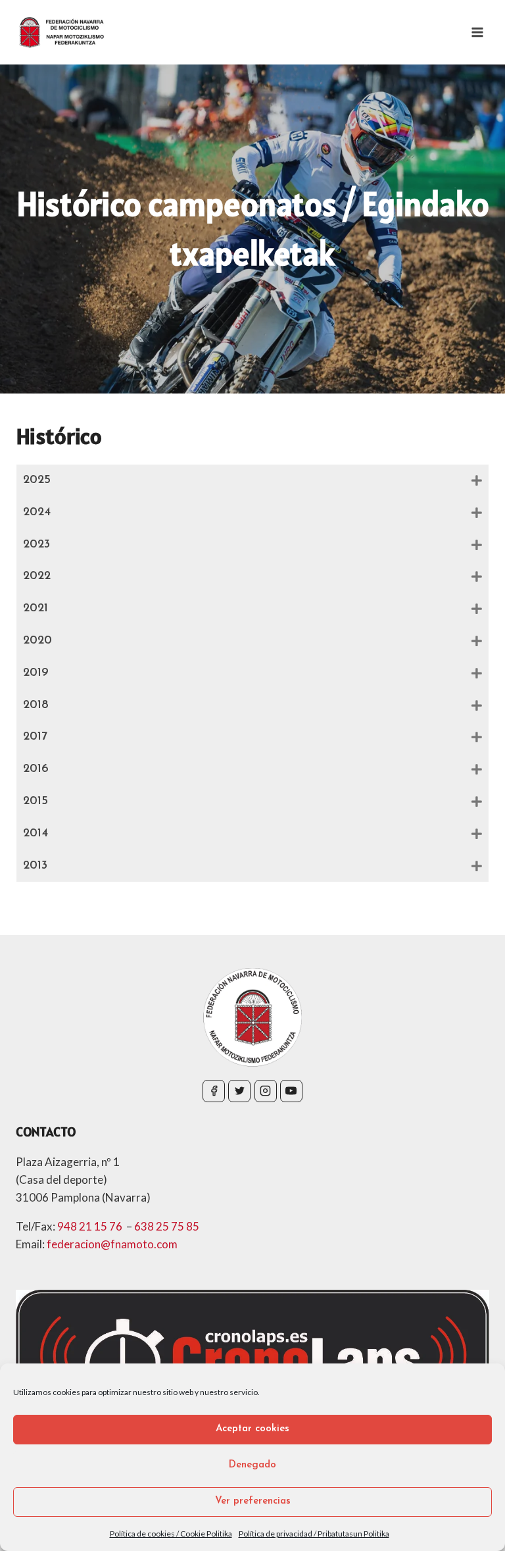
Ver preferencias (253, 1501)
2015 (35, 801)
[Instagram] (265, 1091)
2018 (36, 705)
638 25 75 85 (166, 1226)
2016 (36, 769)
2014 (35, 834)
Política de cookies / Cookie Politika (171, 1533)
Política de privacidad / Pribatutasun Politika (314, 1533)
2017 (35, 737)
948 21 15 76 (90, 1226)
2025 (37, 480)
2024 (37, 513)
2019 (36, 673)
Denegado (252, 1465)
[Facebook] (214, 1091)
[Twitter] (239, 1091)
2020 (37, 641)
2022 (37, 576)
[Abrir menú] (477, 32)
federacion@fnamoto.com (112, 1244)
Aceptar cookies (252, 1429)
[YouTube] (291, 1091)
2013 (35, 866)
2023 (36, 545)
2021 (35, 609)
